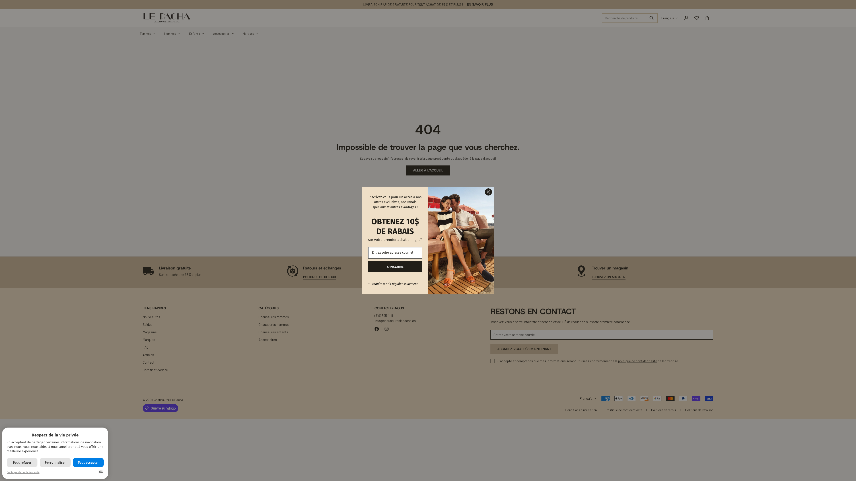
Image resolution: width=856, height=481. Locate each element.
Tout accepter (88, 462)
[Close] (488, 192)
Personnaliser (55, 462)
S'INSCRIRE (395, 267)
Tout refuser (22, 462)
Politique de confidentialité (23, 472)
